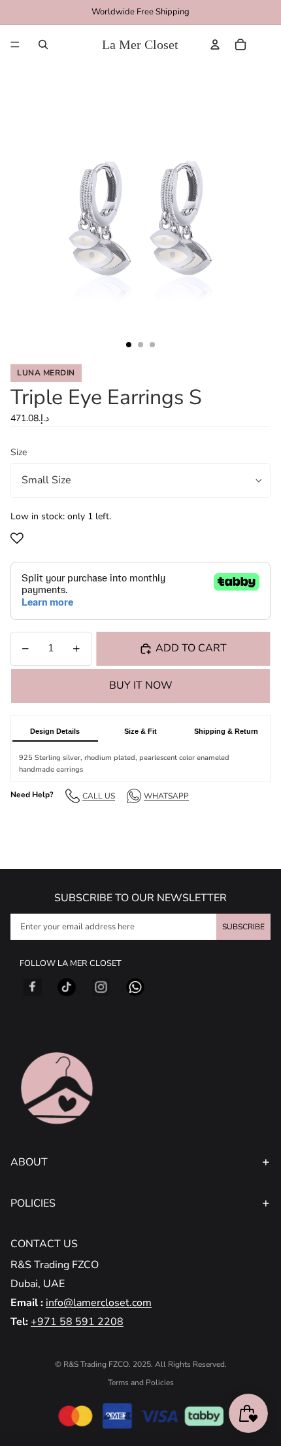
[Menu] (15, 44)
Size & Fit (140, 731)
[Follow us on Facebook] (33, 987)
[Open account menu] (215, 44)
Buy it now (141, 685)
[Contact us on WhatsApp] (135, 987)
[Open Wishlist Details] (267, 44)
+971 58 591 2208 (77, 1322)
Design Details (55, 731)
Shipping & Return (226, 731)
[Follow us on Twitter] (67, 987)
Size (18, 452)
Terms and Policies (141, 1382)
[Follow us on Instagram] (101, 987)
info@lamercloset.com (99, 1303)
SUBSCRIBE (243, 926)
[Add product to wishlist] (19, 538)
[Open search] (43, 44)
